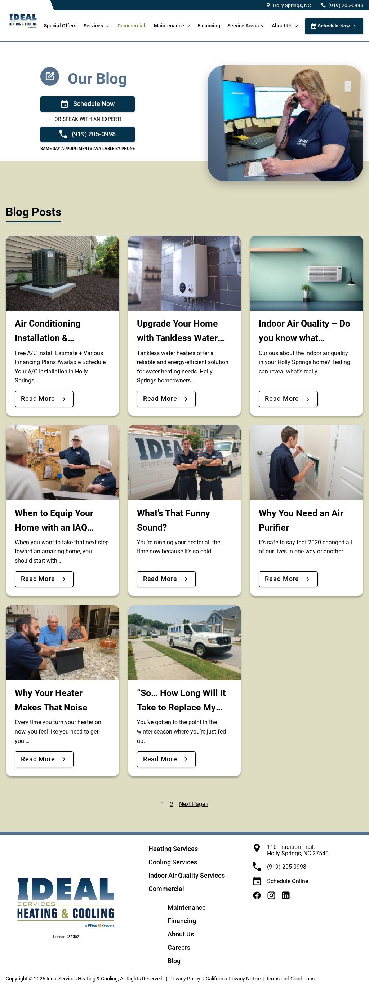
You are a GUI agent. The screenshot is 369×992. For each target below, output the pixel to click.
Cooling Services (172, 862)
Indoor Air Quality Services (186, 875)
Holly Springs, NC (292, 5)
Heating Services (173, 848)
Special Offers (60, 26)
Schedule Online (287, 881)
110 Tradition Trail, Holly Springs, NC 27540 (298, 850)
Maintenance (169, 26)
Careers (179, 947)
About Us (282, 26)
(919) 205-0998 (345, 5)
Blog (174, 961)
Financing (208, 26)
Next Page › (193, 804)
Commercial (131, 26)
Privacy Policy (184, 979)
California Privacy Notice (233, 979)
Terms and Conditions (290, 979)
